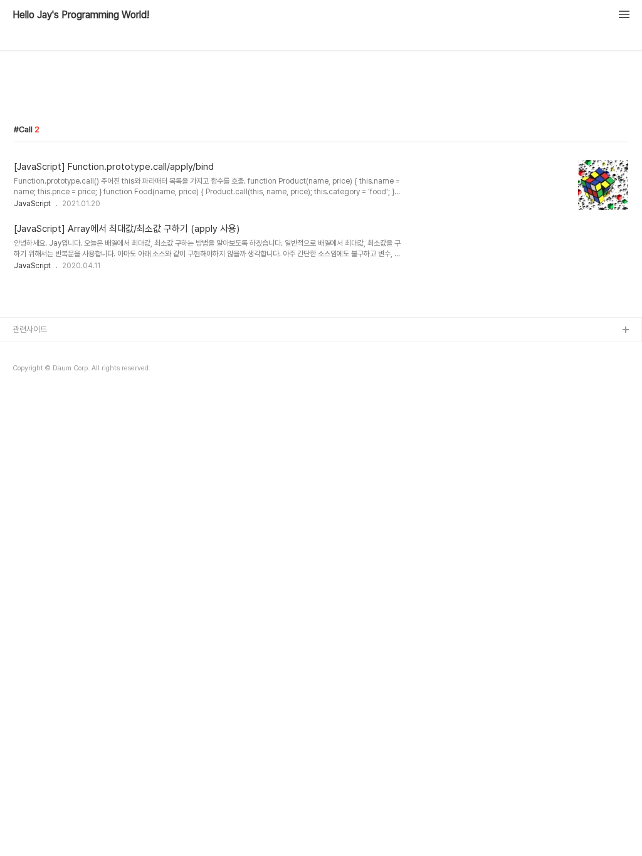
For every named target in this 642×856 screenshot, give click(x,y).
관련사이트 (30, 329)
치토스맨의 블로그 (41, 390)
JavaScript (32, 203)
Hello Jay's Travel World (58, 370)
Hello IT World (39, 350)
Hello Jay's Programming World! (81, 15)
